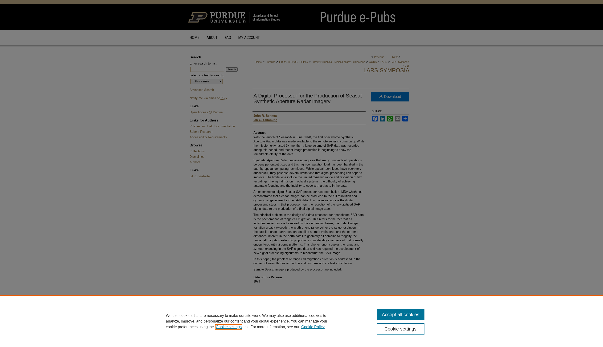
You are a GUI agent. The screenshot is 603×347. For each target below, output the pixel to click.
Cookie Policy (313, 327)
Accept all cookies (400, 314)
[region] (301, 321)
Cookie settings (229, 327)
